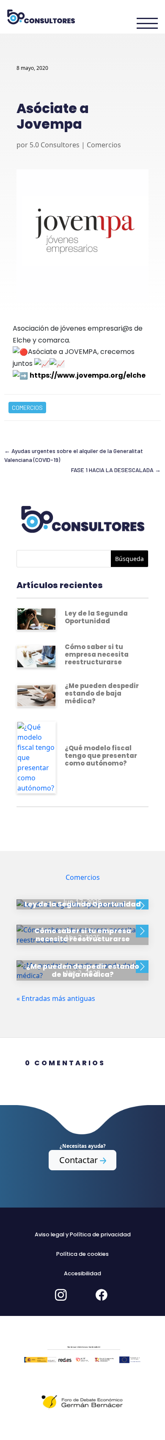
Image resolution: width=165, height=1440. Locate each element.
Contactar (79, 1160)
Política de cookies (82, 1254)
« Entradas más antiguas (55, 998)
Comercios (104, 144)
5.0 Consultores (55, 144)
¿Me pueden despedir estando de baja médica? (102, 693)
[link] (88, 375)
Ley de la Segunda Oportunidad (96, 617)
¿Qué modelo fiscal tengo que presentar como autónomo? (101, 755)
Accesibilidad (82, 1273)
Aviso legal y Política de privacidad (83, 1234)
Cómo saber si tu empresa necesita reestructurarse (97, 654)
